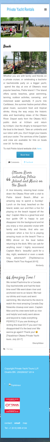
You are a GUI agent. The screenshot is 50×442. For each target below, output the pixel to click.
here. (39, 148)
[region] (25, 27)
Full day (10, 349)
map (25, 423)
